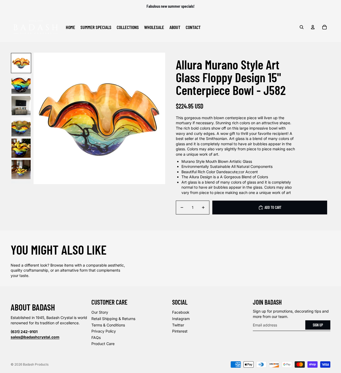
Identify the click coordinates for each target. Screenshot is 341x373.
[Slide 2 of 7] (21, 84)
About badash (33, 307)
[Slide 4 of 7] (21, 126)
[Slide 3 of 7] (21, 105)
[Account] (313, 27)
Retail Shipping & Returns (113, 318)
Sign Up (318, 325)
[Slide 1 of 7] (21, 63)
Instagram (181, 318)
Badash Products (35, 364)
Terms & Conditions (108, 325)
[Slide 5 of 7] (21, 148)
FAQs (96, 337)
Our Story (99, 312)
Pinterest (180, 331)
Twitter (178, 325)
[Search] (301, 27)
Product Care (103, 343)
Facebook (180, 312)
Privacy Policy (103, 331)
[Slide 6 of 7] (21, 169)
